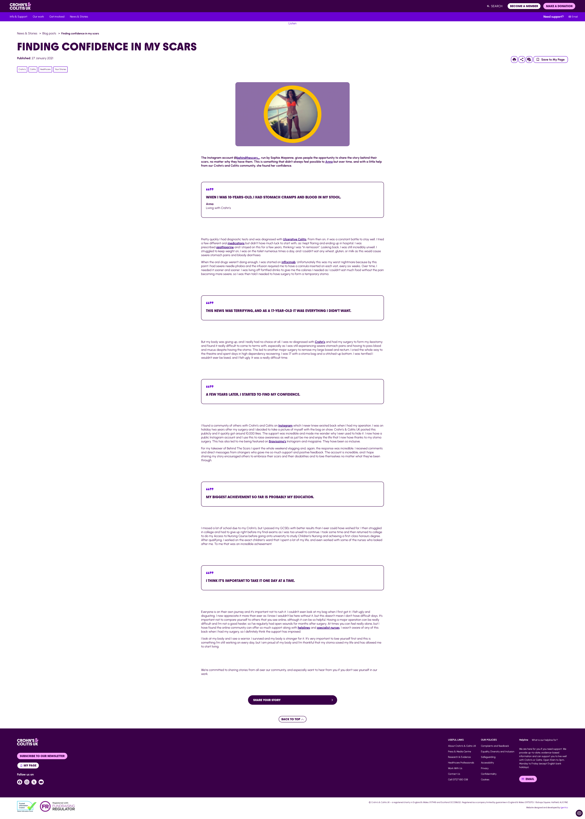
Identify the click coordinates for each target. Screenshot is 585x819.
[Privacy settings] (579, 813)
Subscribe (531, 59)
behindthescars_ (248, 157)
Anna (329, 161)
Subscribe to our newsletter (42, 756)
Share (521, 59)
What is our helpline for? (545, 739)
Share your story (267, 700)
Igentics (564, 807)
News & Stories (27, 33)
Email (575, 16)
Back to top (291, 719)
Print (516, 59)
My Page (29, 765)
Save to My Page (553, 59)
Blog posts (49, 33)
